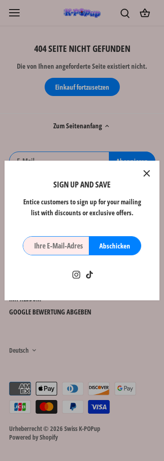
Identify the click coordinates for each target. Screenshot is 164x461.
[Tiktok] (89, 274)
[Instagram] (76, 274)
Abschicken (114, 245)
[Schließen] (147, 173)
